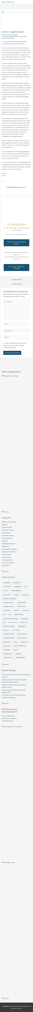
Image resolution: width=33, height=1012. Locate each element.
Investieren (6, 630)
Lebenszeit (6, 642)
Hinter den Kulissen (7, 538)
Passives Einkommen (20, 646)
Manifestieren (6, 546)
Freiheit (16, 610)
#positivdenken (7, 586)
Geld (9, 614)
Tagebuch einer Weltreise (9, 552)
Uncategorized (6, 565)
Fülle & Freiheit (6, 533)
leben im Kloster (22, 634)
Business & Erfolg (7, 35)
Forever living (7, 610)
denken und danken (9, 599)
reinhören (6, 650)
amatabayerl (16, 590)
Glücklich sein (24, 622)
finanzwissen (21, 606)
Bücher (11, 721)
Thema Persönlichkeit (8, 38)
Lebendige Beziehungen (8, 543)
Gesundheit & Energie (8, 535)
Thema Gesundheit (7, 560)
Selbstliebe (18, 654)
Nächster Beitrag (16, 284)
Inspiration (15, 35)
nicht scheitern (7, 646)
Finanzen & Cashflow (8, 530)
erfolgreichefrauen (8, 602)
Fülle (4, 614)
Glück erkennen (13, 622)
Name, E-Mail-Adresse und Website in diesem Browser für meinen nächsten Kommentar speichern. (15, 345)
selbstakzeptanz (7, 654)
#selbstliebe (18, 586)
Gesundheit (24, 619)
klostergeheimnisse (8, 634)
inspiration (21, 626)
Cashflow (16, 595)
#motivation (16, 583)
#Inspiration (6, 583)
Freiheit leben (25, 610)
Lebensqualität (8, 638)
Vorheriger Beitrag (16, 279)
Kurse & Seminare (11, 718)
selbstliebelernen (7, 657)
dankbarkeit (25, 595)
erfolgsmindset (21, 602)
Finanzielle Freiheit (8, 606)
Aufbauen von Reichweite (9, 522)
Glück (4, 622)
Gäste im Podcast (9, 626)
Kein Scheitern (16, 630)
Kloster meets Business (8, 716)
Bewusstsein (7, 595)
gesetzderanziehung (10, 619)
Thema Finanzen (6, 557)
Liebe (15, 642)
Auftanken (5, 525)
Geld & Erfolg (18, 614)
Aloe (26, 586)
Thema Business (22, 36)
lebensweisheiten (22, 638)
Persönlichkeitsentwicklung (9, 36)
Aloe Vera (5, 590)
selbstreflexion (20, 657)
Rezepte (15, 650)
